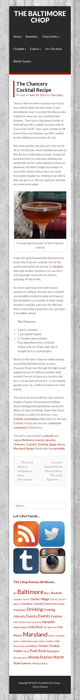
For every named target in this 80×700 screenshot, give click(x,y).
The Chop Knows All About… (34, 582)
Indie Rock (35, 627)
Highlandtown (20, 627)
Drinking (43, 444)
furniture (36, 622)
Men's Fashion (56, 635)
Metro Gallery (46, 641)
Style (16, 663)
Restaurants (20, 657)
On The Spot (53, 49)
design (61, 603)
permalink (59, 448)
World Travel (22, 61)
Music (34, 646)
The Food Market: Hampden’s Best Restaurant (25, 471)
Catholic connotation (25, 419)
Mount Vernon (21, 646)
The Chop (57, 95)
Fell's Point (19, 622)
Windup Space (40, 663)
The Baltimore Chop (40, 16)
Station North (52, 657)
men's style (19, 641)
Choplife (19, 49)
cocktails (48, 435)
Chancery (18, 444)
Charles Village (39, 599)
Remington (53, 651)
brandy (39, 440)
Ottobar (54, 646)
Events (35, 49)
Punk (26, 651)
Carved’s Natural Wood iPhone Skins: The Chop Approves (53, 471)
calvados (50, 440)
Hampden (48, 622)
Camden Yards (21, 599)
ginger (52, 444)
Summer (26, 663)
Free (28, 622)
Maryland (19, 448)
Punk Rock (38, 651)
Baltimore (28, 440)
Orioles (43, 646)
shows (33, 657)
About (17, 36)
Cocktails (31, 444)
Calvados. (57, 266)
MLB (57, 641)
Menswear (33, 641)
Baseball (32, 36)
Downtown (19, 609)
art (15, 593)
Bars (47, 593)
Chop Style (26, 603)
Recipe (30, 448)
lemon (61, 444)
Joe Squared (49, 627)
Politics (18, 651)
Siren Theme (41, 686)
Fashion (56, 616)
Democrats (50, 603)
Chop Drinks (51, 36)
